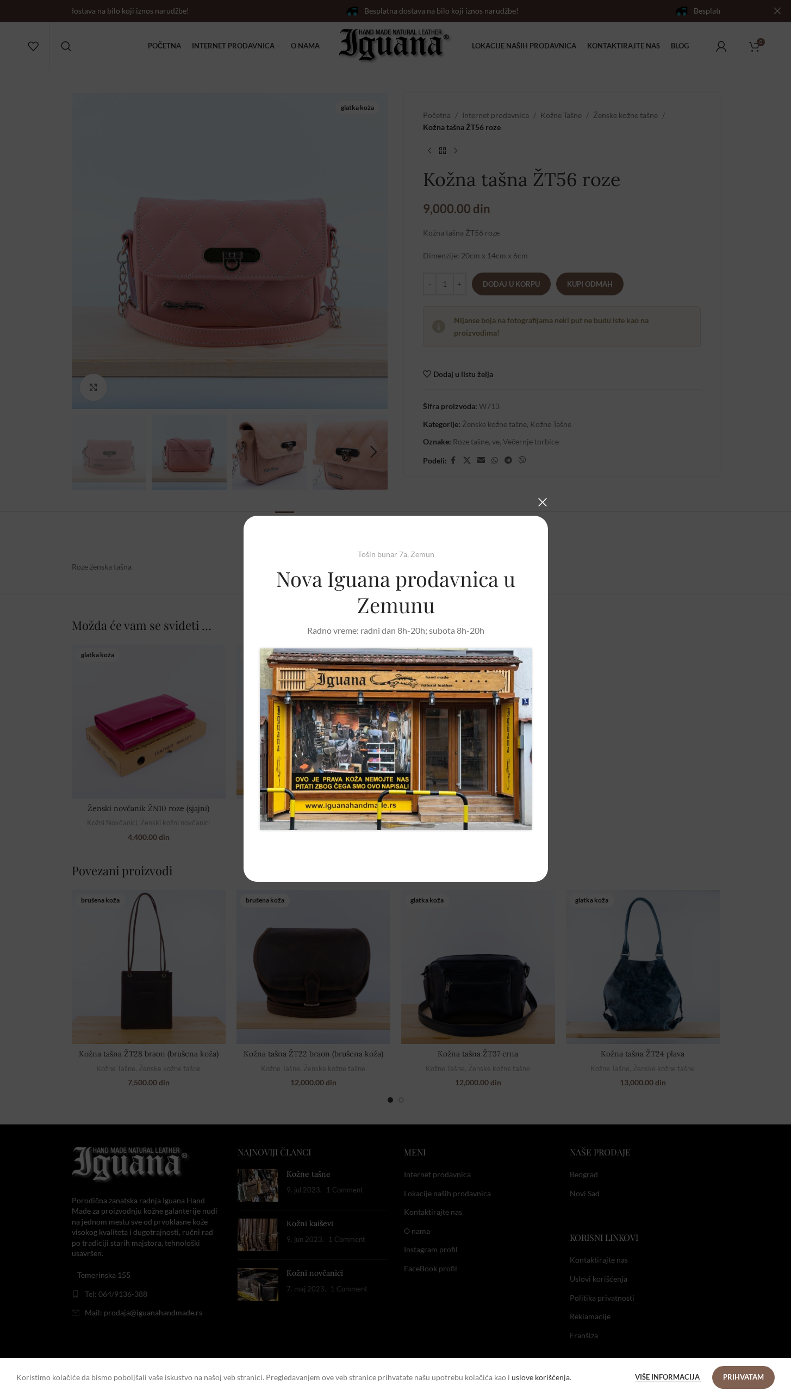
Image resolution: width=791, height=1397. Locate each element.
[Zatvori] (542, 502)
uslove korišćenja (541, 1377)
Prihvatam (743, 1377)
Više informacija (668, 1377)
